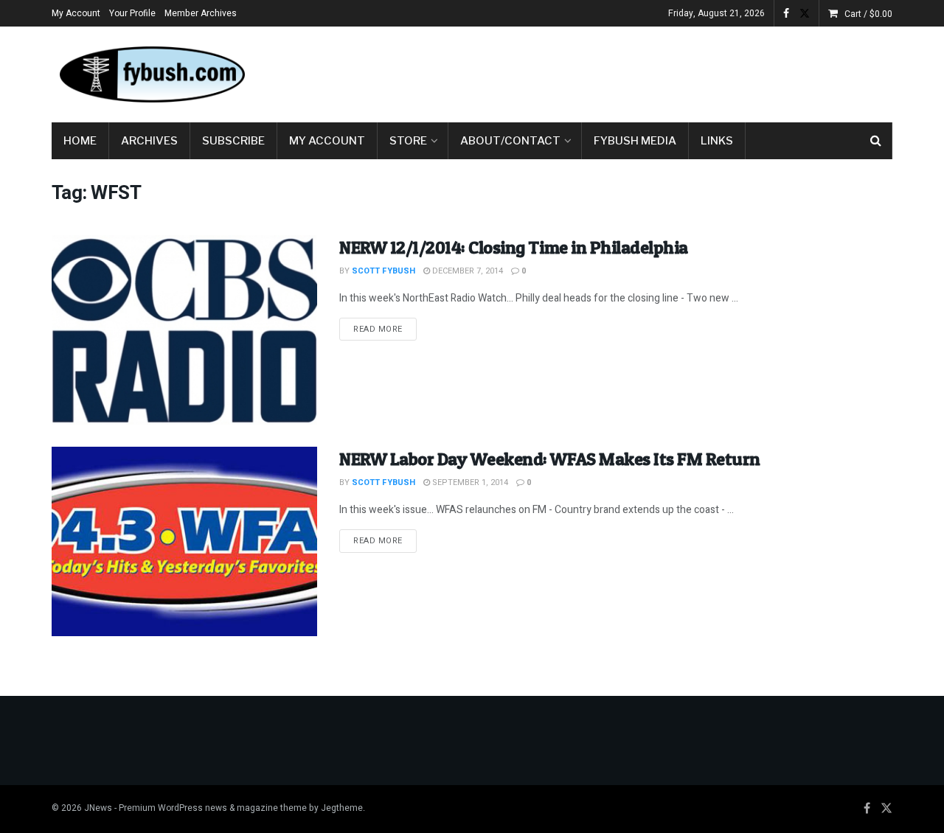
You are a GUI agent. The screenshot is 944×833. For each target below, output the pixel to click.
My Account (76, 13)
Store (408, 140)
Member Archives (200, 13)
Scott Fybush (383, 271)
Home (80, 140)
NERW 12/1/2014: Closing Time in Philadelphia (513, 247)
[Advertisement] (623, 71)
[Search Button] (875, 140)
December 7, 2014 (466, 271)
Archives (149, 140)
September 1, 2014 (469, 482)
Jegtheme (342, 808)
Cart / (868, 14)
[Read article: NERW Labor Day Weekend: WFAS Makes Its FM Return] (184, 541)
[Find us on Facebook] (786, 13)
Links (717, 140)
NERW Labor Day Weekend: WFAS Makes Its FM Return (549, 459)
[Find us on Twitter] (804, 13)
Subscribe (233, 140)
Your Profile (132, 13)
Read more (385, 328)
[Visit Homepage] (151, 74)
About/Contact (510, 140)
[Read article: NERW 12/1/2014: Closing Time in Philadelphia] (184, 330)
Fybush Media (635, 140)
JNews (98, 808)
